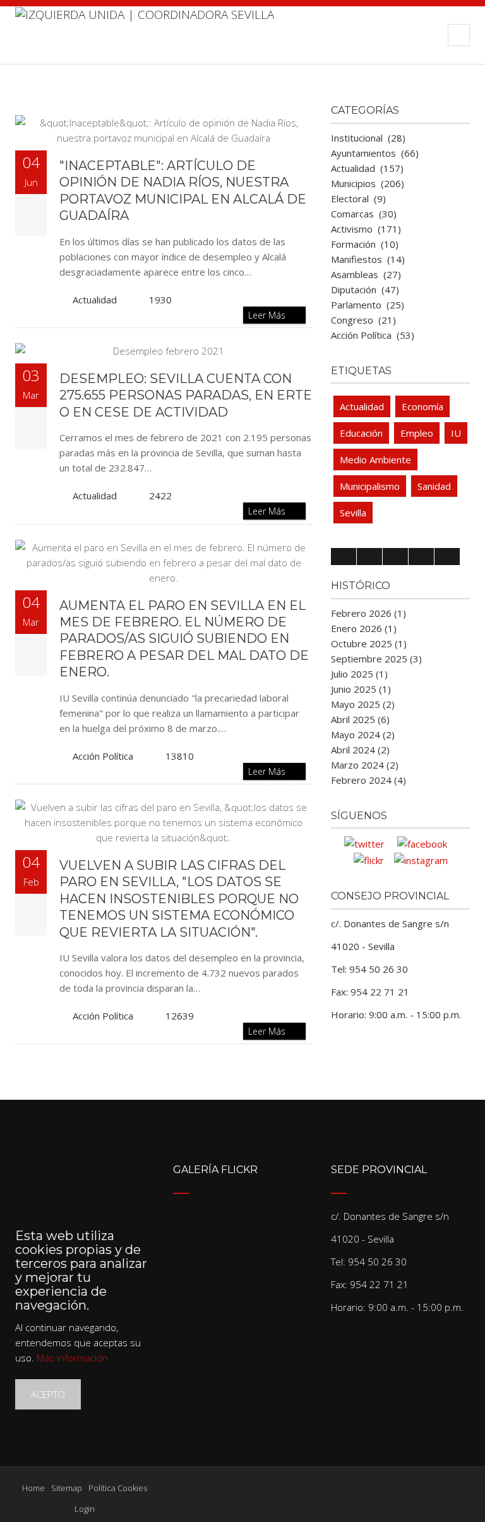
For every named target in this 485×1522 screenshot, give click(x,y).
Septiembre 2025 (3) (376, 658)
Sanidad (434, 486)
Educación (361, 433)
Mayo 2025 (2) (363, 704)
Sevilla (353, 512)
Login (85, 1508)
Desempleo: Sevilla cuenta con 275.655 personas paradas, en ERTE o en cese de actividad (185, 395)
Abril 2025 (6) (360, 719)
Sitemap (66, 1488)
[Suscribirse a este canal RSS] (302, 102)
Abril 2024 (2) (360, 749)
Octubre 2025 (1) (369, 643)
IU (456, 433)
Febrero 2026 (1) (368, 613)
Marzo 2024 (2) (364, 764)
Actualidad (95, 299)
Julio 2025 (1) (359, 673)
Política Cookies (117, 1488)
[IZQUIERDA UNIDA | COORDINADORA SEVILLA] (145, 34)
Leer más (268, 315)
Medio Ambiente (375, 459)
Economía (422, 406)
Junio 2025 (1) (361, 689)
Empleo (416, 433)
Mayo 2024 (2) (363, 734)
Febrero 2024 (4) (368, 780)
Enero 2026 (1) (364, 628)
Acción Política (103, 756)
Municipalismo (370, 486)
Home (33, 1488)
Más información (72, 1357)
